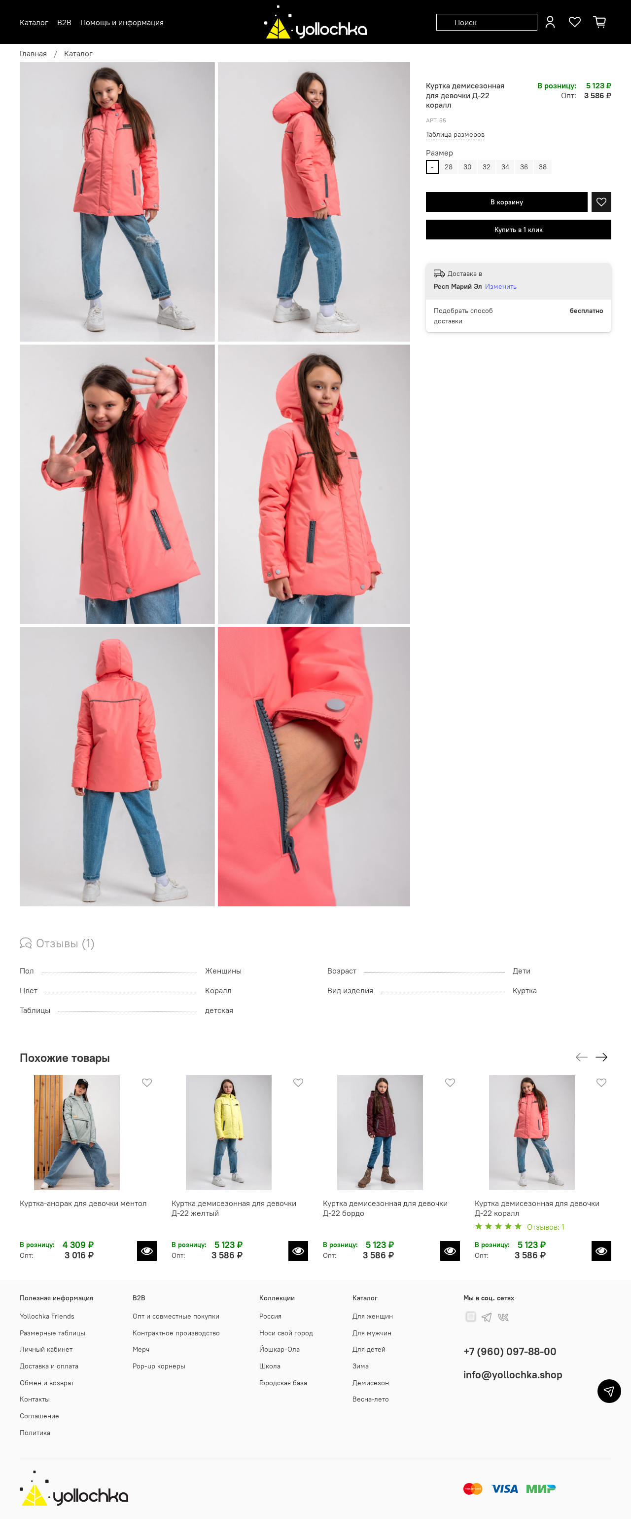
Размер (439, 152)
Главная (33, 53)
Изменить (501, 286)
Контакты (35, 1399)
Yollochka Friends (47, 1316)
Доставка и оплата (49, 1366)
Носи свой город (286, 1332)
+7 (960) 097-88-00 (510, 1351)
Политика (35, 1432)
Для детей (369, 1349)
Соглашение (39, 1415)
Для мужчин (371, 1332)
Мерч (141, 1349)
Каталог (78, 53)
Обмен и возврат (47, 1382)
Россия (270, 1316)
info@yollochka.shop (512, 1374)
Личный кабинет (46, 1349)
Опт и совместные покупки (176, 1316)
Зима (360, 1366)
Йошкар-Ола (279, 1349)
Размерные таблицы (52, 1332)
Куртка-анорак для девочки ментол (83, 1203)
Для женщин (372, 1316)
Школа (269, 1366)
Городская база (283, 1382)
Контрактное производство (176, 1332)
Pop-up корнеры (159, 1366)
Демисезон (370, 1382)
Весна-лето (370, 1399)
